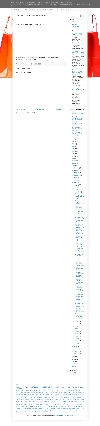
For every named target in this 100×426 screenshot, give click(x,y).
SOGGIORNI (25, 406)
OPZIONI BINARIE (73, 392)
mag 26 (77, 192)
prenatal (28, 411)
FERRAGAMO (78, 397)
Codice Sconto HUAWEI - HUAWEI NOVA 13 (77, 128)
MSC (30, 403)
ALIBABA (65, 394)
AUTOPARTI (78, 394)
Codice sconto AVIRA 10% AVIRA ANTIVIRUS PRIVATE (79, 257)
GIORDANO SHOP (23, 399)
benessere (58, 410)
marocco (21, 411)
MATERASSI (40, 392)
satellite (35, 411)
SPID (38, 406)
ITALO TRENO (24, 401)
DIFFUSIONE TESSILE (42, 397)
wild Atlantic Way (44, 411)
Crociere (82, 390)
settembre (76, 175)
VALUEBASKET (52, 408)
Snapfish (48, 406)
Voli (24, 394)
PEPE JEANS (27, 404)
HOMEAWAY (59, 399)
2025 (73, 141)
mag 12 (77, 331)
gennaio (76, 353)
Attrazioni (18, 396)
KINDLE (33, 401)
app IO (51, 410)
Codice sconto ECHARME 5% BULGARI (79, 245)
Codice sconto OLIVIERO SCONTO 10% (79, 250)
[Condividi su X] (37, 64)
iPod (48, 394)
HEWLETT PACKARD (44, 399)
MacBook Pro (47, 403)
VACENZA (45, 408)
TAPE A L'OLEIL (59, 406)
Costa (29, 397)
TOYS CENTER (73, 406)
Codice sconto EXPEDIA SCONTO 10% (79, 225)
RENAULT (59, 404)
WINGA (33, 410)
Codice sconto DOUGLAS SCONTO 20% (79, 310)
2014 (73, 356)
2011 (73, 364)
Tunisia (21, 408)
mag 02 (77, 343)
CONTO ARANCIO (34, 390)
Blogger (70, 415)
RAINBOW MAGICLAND (46, 404)
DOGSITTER (51, 397)
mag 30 (77, 187)
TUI (47, 390)
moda (60, 390)
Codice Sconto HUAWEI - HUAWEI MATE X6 (77, 123)
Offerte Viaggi (57, 389)
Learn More (80, 4)
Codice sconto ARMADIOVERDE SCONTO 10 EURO (77, 71)
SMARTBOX (18, 406)
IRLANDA (18, 401)
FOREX (17, 399)
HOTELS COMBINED (67, 399)
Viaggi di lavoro (78, 408)
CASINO (49, 389)
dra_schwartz (57, 415)
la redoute (52, 394)
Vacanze (63, 389)
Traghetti (18, 408)
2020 (73, 153)
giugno (76, 182)
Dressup (57, 397)
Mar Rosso (61, 392)
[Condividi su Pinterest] (40, 64)
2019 (73, 156)
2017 (73, 161)
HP (73, 399)
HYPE (75, 399)
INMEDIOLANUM (26, 389)
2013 (73, 359)
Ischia (29, 401)
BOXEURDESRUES (44, 396)
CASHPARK (26, 390)
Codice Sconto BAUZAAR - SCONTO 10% (78, 113)
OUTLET (71, 403)
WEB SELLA (51, 390)
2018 (73, 158)
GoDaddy (30, 399)
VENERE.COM (64, 408)
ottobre (76, 172)
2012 (73, 361)
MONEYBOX (56, 392)
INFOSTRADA (26, 392)
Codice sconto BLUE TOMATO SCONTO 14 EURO (78, 34)
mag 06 (77, 336)
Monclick (66, 392)
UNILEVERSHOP (28, 408)
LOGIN (68, 9)
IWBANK (35, 392)
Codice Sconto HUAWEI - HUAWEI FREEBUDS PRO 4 (77, 118)
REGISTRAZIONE (59, 9)
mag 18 (77, 326)
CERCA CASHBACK (34, 9)
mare (56, 394)
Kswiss (40, 401)
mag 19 (77, 324)
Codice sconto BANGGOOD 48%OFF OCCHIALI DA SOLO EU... (79, 289)
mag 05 (77, 338)
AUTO (73, 394)
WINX (37, 410)
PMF (74, 372)
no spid (24, 411)
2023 (73, 146)
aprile (75, 346)
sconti (64, 387)
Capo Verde (74, 396)
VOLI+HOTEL (71, 408)
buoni (62, 410)
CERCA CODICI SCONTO (20, 9)
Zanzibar (41, 410)
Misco (51, 403)
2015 (73, 165)
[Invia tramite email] (34, 64)
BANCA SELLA (80, 389)
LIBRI (52, 401)
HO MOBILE (52, 399)
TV (83, 406)
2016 (73, 163)
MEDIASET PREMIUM (68, 401)
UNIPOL (34, 408)
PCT (79, 392)
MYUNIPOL (34, 403)
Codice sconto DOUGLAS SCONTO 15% (79, 304)
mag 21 (77, 321)
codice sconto (22, 387)
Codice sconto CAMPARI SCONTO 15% (79, 213)
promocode (34, 387)
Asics (83, 394)
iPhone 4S (44, 394)
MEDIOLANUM (35, 389)
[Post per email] (31, 63)
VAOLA (21, 394)
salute (31, 411)
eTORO (66, 410)
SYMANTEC (43, 406)
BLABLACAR (36, 396)
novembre (77, 170)
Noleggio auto (65, 403)
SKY (83, 404)
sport (63, 390)
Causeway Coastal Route (22, 397)
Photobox (38, 404)
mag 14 (77, 328)
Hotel (52, 389)
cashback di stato (34, 394)
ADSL (66, 390)
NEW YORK (56, 403)
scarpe (38, 411)
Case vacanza (81, 396)
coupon (44, 387)
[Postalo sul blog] (36, 64)
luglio (75, 180)
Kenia (36, 401)
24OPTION (59, 394)
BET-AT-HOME (29, 396)
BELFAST (23, 396)
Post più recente (20, 109)
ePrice (40, 394)
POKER (33, 404)
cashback (27, 394)
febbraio (76, 351)
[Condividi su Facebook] (39, 64)
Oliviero (74, 403)
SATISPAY (73, 404)
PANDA (78, 403)
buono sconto (54, 387)
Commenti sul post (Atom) (28, 112)
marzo (75, 349)
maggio (76, 185)
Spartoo (53, 406)
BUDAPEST (52, 396)
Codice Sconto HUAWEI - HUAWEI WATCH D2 (77, 134)
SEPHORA (79, 404)
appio (54, 410)
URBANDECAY (39, 408)
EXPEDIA (74, 24)
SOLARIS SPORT (32, 406)
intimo (17, 411)
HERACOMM (36, 399)
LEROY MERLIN (46, 401)
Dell (16, 392)
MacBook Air (40, 403)
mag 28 (77, 189)
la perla (56, 390)
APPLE (67, 389)
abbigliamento (46, 410)
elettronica (73, 410)
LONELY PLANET (58, 401)
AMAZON (70, 390)
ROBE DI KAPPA (66, 404)
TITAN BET (66, 406)
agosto (76, 177)
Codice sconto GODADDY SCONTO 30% (78, 53)
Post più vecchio (60, 109)
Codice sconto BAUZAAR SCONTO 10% (78, 90)
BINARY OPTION (76, 390)
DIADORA (33, 397)
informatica (81, 410)
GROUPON (75, 22)
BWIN (57, 396)
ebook (69, 410)
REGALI (54, 404)
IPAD (31, 392)
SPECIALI (76, 387)
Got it (88, 4)
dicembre (76, 168)
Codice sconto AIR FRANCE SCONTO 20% (79, 208)
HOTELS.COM (76, 26)
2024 (73, 144)
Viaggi (75, 389)
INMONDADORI (80, 399)
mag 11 (77, 333)
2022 (73, 148)
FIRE (83, 397)
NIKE (60, 403)
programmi (69, 387)
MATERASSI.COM (48, 392)
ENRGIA (61, 397)
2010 (73, 366)
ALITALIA (70, 394)
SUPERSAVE (42, 390)
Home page (40, 109)
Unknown (76, 375)
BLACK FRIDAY (19, 390)
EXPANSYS (66, 397)
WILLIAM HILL (28, 410)
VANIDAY (58, 408)
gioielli (77, 410)
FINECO (71, 389)
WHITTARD (21, 410)
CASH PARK (62, 396)
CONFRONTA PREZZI (47, 9)
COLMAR (68, 396)
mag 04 (77, 341)
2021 (73, 151)
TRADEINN (79, 406)
